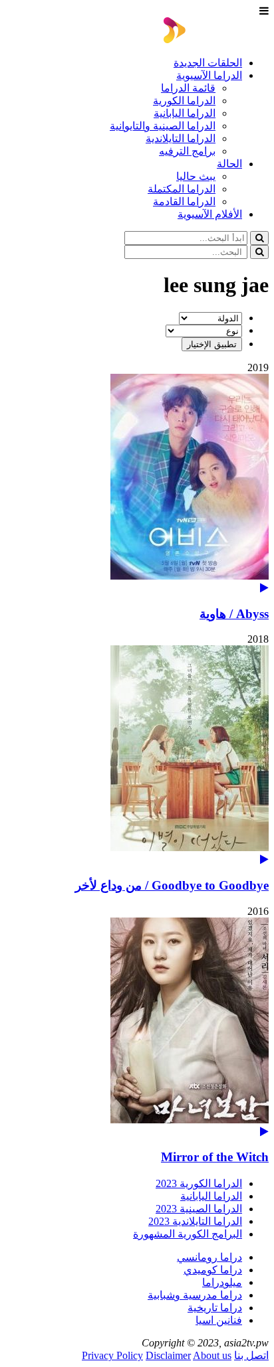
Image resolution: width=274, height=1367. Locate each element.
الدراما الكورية (184, 100)
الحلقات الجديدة (208, 62)
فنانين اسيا (219, 1320)
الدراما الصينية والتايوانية (162, 125)
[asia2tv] (216, 39)
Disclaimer (168, 1355)
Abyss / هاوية (234, 614)
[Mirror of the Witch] (137, 1027)
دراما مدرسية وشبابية (195, 1295)
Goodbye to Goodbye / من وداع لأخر (172, 885)
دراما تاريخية (215, 1307)
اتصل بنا (251, 1355)
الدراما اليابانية (184, 113)
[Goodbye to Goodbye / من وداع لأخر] (137, 755)
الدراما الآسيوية (209, 75)
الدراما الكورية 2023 (199, 1183)
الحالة (229, 163)
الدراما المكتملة (181, 189)
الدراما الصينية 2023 (199, 1208)
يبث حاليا (195, 176)
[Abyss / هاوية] (137, 484)
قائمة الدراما (188, 88)
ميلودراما (222, 1282)
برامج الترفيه (187, 151)
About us (212, 1355)
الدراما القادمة (184, 201)
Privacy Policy (112, 1355)
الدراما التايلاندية (180, 138)
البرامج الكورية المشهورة (187, 1234)
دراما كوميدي (213, 1269)
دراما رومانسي (209, 1257)
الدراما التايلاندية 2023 (195, 1221)
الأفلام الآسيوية (210, 214)
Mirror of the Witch (215, 1157)
